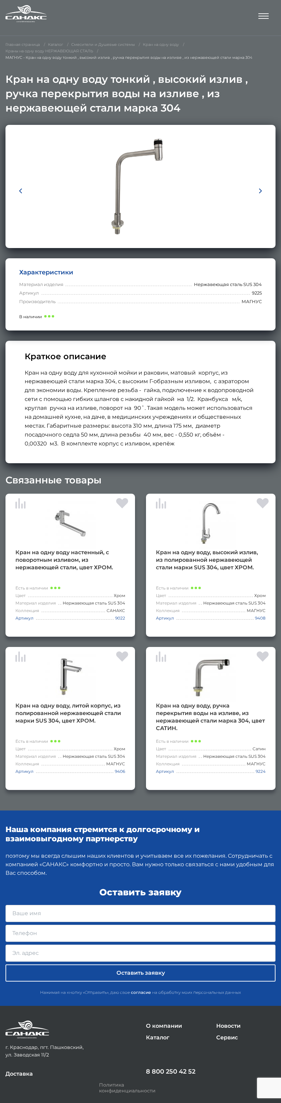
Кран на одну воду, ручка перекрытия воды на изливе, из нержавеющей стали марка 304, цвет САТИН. (210, 716)
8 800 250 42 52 (170, 1071)
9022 (120, 618)
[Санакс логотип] (26, 13)
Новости (228, 1026)
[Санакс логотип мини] (27, 1029)
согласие (141, 992)
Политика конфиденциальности (127, 1088)
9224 (261, 771)
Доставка (19, 1073)
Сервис (227, 1037)
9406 (120, 771)
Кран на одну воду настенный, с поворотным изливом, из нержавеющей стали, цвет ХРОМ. (64, 560)
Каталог (157, 1037)
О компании (164, 1026)
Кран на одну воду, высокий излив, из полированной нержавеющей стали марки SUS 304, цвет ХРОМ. (207, 560)
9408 (260, 618)
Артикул (24, 618)
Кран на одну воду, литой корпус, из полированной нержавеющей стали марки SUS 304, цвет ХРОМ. (68, 713)
